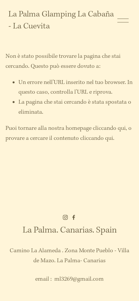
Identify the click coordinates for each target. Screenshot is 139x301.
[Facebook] (73, 217)
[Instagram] (65, 217)
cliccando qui (109, 128)
